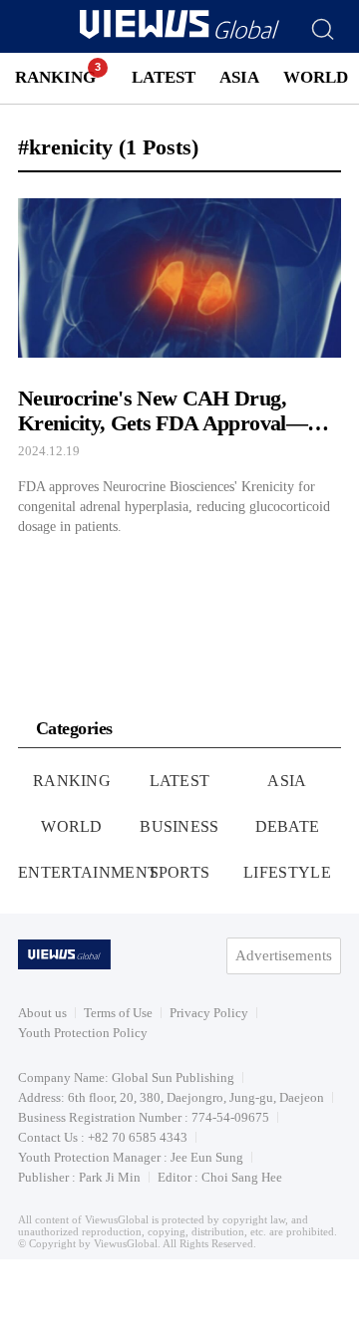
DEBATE (287, 826)
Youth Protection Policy (83, 1032)
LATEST (163, 77)
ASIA (239, 77)
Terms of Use (118, 1012)
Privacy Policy (209, 1012)
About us (42, 1012)
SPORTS (180, 872)
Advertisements (283, 955)
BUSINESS (179, 826)
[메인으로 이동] (179, 35)
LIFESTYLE (287, 872)
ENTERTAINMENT (88, 872)
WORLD (315, 77)
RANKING (55, 77)
